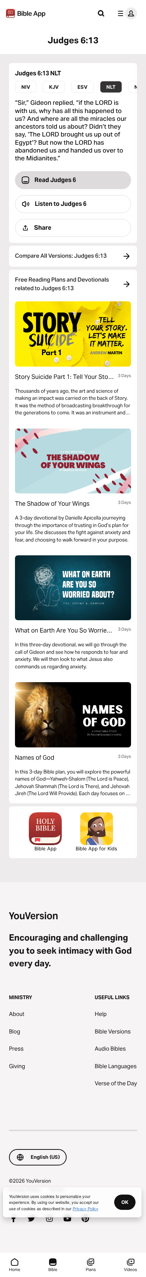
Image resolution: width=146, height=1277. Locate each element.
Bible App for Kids (96, 848)
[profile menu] (126, 13)
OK (124, 1202)
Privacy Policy (85, 1208)
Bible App (45, 848)
